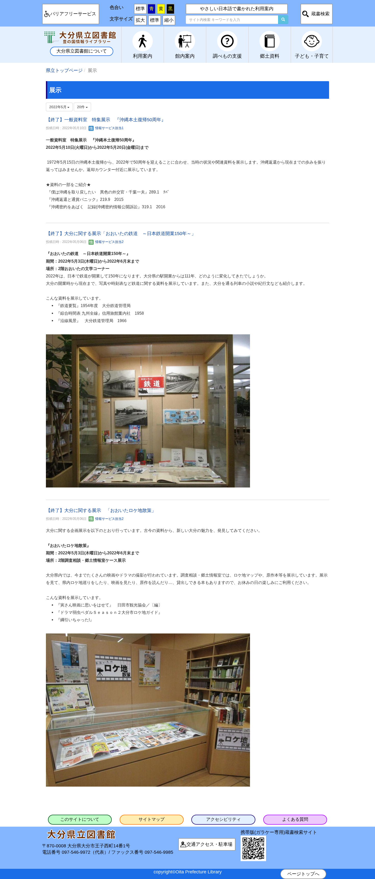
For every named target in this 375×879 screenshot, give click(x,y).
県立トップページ (64, 70)
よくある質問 (295, 819)
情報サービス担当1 (108, 128)
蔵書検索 (320, 13)
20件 (81, 107)
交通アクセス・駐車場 (209, 844)
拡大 (140, 20)
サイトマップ (152, 819)
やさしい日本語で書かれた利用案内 (236, 8)
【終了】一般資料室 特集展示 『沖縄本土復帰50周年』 (106, 119)
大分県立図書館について (81, 51)
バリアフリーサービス (73, 13)
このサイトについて (79, 819)
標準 (140, 8)
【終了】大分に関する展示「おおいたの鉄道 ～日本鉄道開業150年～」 (121, 233)
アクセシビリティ (223, 819)
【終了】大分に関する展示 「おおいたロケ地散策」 (101, 510)
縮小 (168, 20)
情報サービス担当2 (108, 242)
